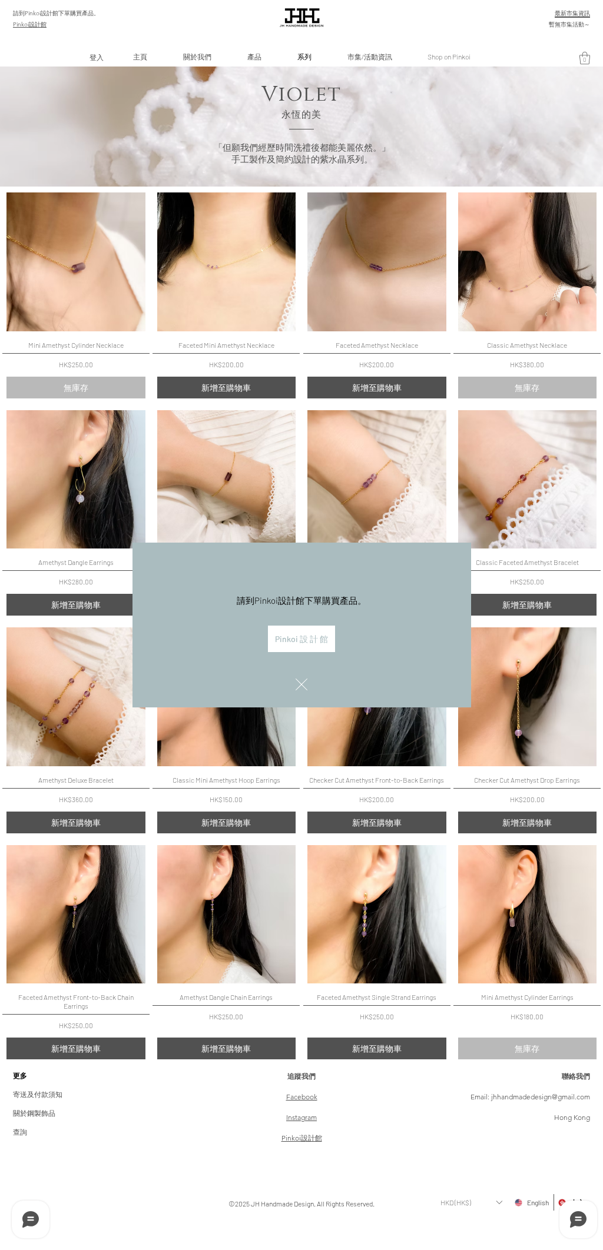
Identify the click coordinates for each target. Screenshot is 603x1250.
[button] (301, 684)
